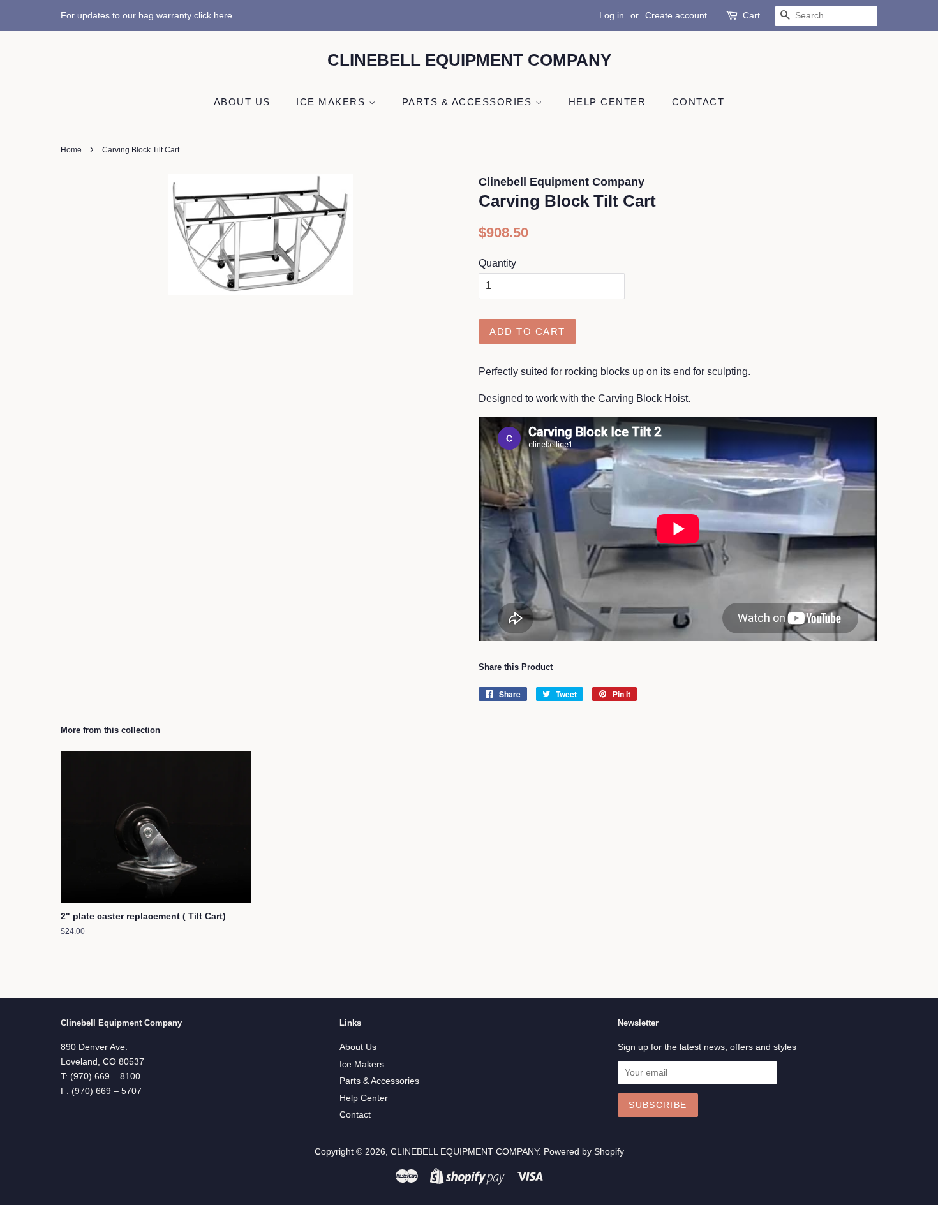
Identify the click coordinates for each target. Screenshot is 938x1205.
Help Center (607, 101)
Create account (676, 15)
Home (71, 149)
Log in (611, 15)
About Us (242, 101)
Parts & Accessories (468, 101)
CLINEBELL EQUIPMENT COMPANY (469, 60)
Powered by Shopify (584, 1152)
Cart (751, 15)
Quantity (497, 263)
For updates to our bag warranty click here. (148, 15)
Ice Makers (332, 101)
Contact (698, 101)
